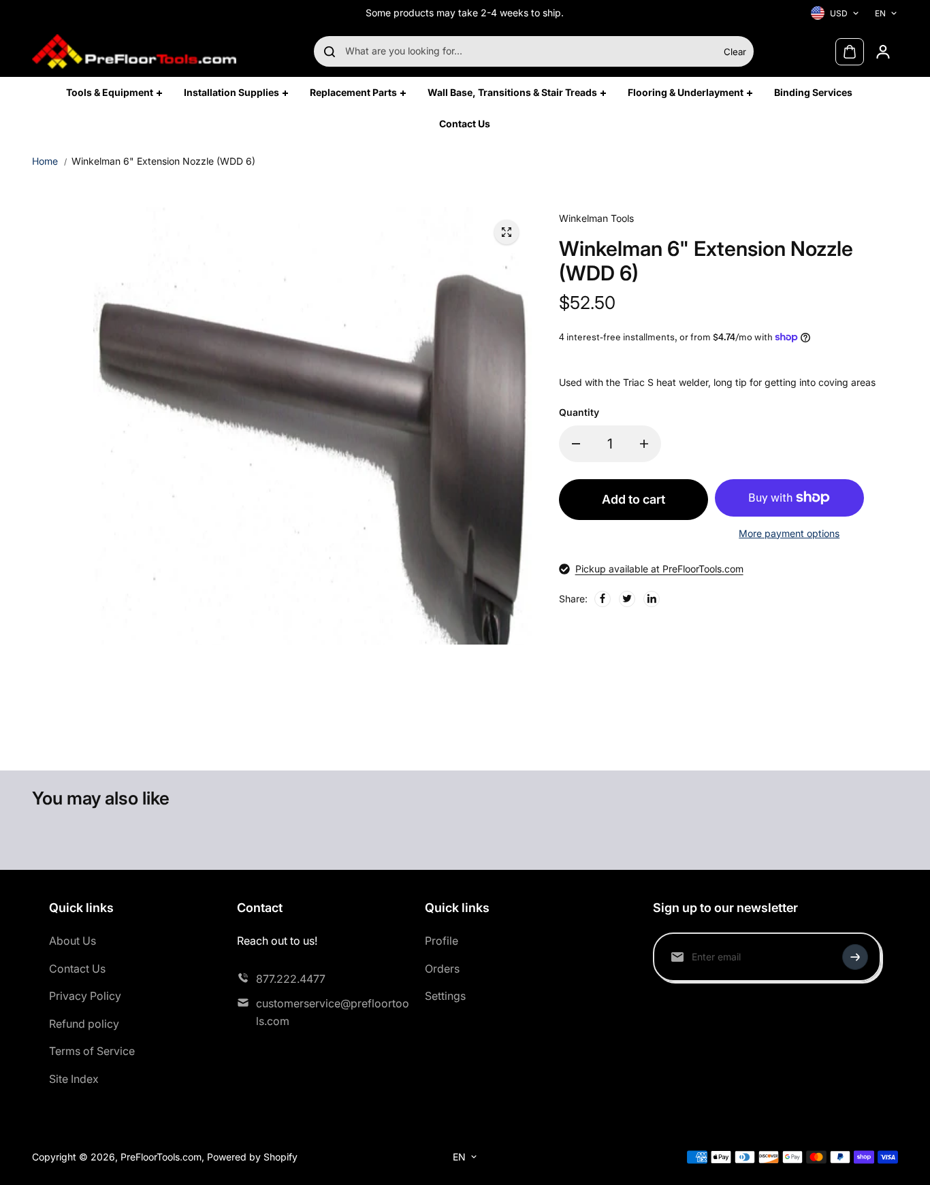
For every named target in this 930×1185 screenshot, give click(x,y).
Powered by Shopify (252, 1157)
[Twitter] (627, 598)
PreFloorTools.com (161, 1157)
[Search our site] (329, 51)
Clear (735, 51)
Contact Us (77, 968)
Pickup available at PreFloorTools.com (659, 568)
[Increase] (644, 443)
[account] (883, 51)
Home (45, 161)
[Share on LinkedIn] (651, 598)
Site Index (74, 1079)
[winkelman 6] (507, 232)
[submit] (855, 957)
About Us (72, 940)
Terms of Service (92, 1051)
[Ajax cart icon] (849, 51)
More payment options (789, 533)
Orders (442, 968)
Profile (441, 940)
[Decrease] (576, 443)
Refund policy (84, 1023)
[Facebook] (602, 598)
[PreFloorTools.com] (134, 51)
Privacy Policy (85, 996)
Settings (445, 996)
